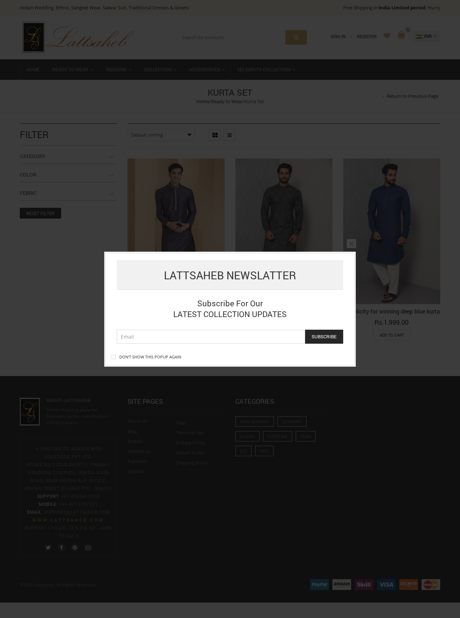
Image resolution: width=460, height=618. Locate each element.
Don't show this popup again (150, 357)
